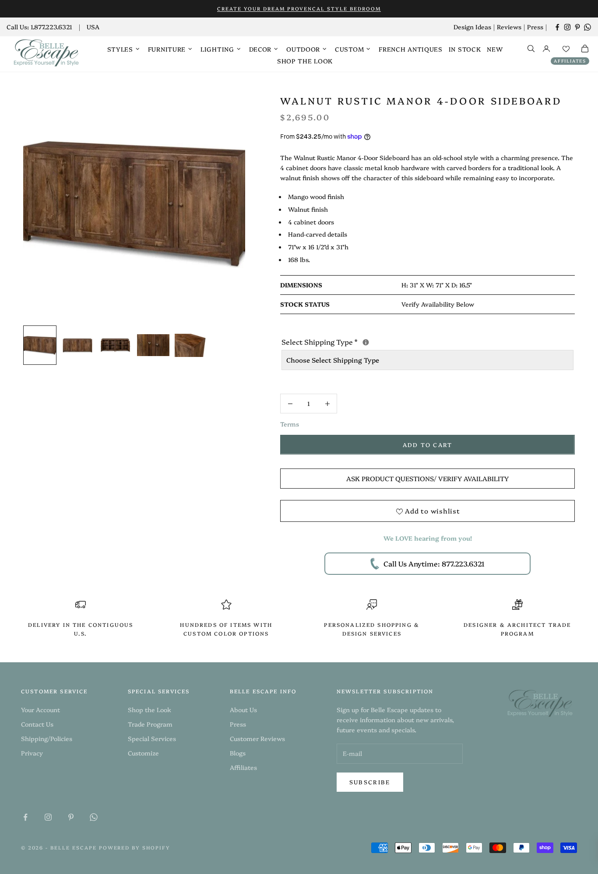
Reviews (509, 26)
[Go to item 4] (153, 345)
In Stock (465, 49)
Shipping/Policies (46, 738)
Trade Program (150, 724)
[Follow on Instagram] (567, 27)
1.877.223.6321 (51, 26)
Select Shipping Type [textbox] (393, 341)
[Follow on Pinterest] (577, 27)
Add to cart (428, 444)
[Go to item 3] (115, 345)
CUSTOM (349, 49)
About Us (243, 709)
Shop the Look (305, 61)
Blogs (238, 752)
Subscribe (369, 782)
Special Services (152, 738)
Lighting (217, 49)
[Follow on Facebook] (557, 27)
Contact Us (37, 724)
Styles (120, 49)
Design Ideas (472, 26)
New (495, 49)
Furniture (167, 49)
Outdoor (303, 49)
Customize (143, 752)
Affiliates (570, 61)
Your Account (40, 709)
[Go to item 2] (77, 345)
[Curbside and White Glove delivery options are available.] (365, 342)
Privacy (32, 752)
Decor (260, 49)
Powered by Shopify (135, 847)
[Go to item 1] (39, 345)
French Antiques (411, 49)
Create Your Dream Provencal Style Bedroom (299, 8)
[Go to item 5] (191, 345)
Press (535, 26)
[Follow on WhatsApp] (587, 27)
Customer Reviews (257, 738)
